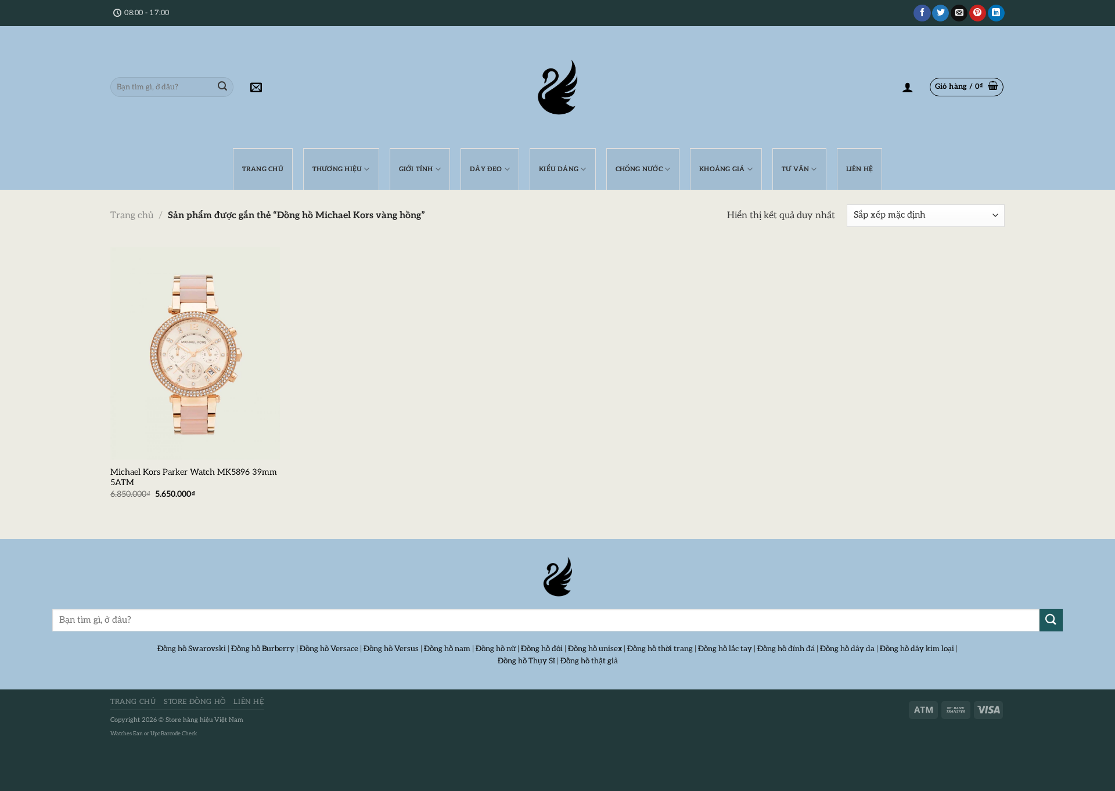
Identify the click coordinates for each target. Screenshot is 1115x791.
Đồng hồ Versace (329, 648)
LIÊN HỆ (859, 169)
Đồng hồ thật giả (589, 661)
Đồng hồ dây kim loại (917, 648)
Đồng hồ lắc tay (725, 648)
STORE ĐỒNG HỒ (195, 702)
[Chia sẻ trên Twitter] (940, 13)
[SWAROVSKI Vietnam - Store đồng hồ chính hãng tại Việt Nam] (557, 577)
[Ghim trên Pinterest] (977, 13)
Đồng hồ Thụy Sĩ (526, 661)
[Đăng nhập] (907, 87)
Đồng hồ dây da (847, 648)
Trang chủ (131, 215)
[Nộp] (222, 87)
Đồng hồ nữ (496, 648)
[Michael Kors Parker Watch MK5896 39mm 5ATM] (195, 353)
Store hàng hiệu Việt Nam (204, 720)
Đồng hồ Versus (391, 648)
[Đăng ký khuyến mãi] (256, 87)
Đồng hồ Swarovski (191, 648)
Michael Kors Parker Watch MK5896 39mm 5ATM (193, 477)
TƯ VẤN (795, 169)
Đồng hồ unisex (595, 648)
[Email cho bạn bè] (959, 13)
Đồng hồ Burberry (262, 648)
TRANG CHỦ (262, 169)
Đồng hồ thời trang (660, 648)
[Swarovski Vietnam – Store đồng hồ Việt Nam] (557, 87)
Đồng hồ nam (447, 648)
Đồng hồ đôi (542, 648)
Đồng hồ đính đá (786, 648)
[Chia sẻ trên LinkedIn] (996, 13)
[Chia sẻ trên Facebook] (921, 13)
